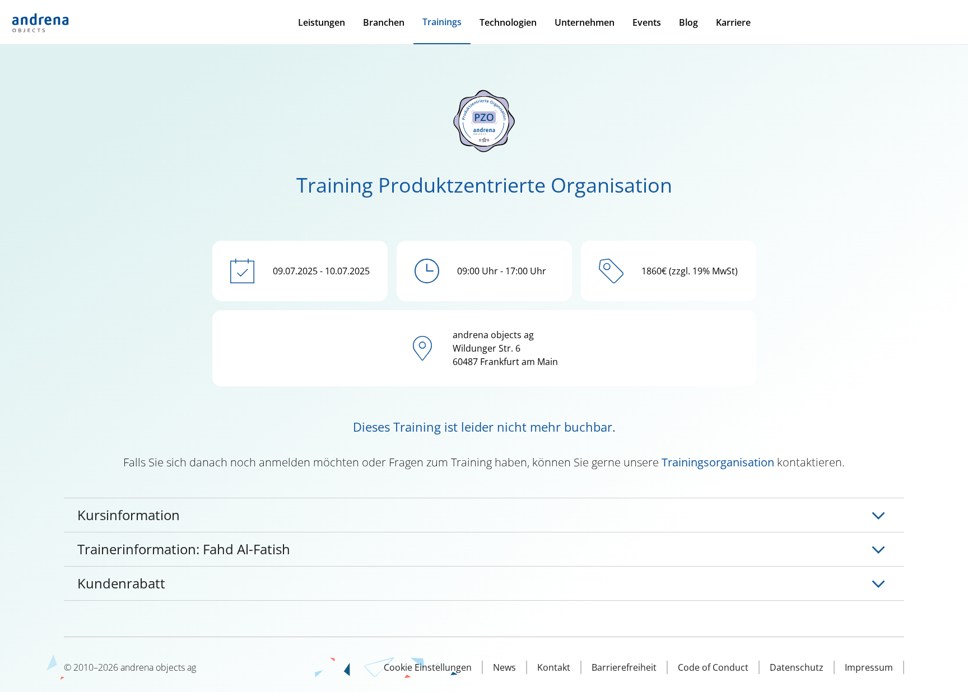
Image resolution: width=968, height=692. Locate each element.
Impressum (869, 667)
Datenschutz (796, 667)
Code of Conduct (713, 667)
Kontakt (553, 667)
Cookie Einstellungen (428, 667)
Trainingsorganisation (718, 462)
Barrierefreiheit (624, 667)
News (504, 667)
